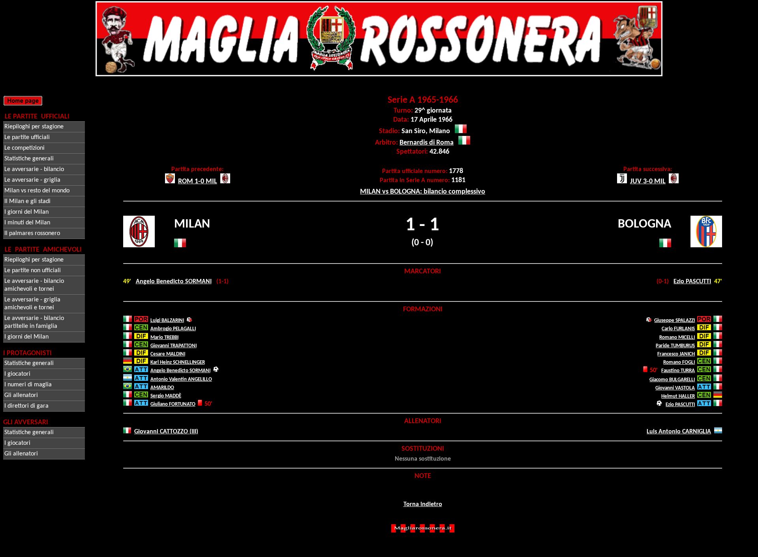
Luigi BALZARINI (167, 320)
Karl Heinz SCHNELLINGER (177, 362)
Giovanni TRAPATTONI (173, 345)
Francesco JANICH (676, 354)
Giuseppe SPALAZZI (674, 320)
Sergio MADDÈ (165, 396)
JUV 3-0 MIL (648, 181)
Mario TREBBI (164, 337)
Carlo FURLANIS (678, 328)
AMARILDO (162, 387)
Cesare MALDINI (167, 354)
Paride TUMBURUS (675, 345)
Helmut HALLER (678, 396)
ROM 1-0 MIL (197, 181)
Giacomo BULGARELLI (672, 379)
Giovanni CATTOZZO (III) (166, 432)
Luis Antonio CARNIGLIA (679, 432)
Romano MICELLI (677, 337)
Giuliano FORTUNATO (172, 404)
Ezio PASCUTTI (692, 281)
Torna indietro (422, 504)
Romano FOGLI (679, 362)
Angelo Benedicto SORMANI (174, 281)
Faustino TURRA (678, 370)
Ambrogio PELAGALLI (173, 328)
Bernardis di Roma (427, 143)
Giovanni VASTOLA (675, 388)
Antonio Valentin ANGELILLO (181, 379)
